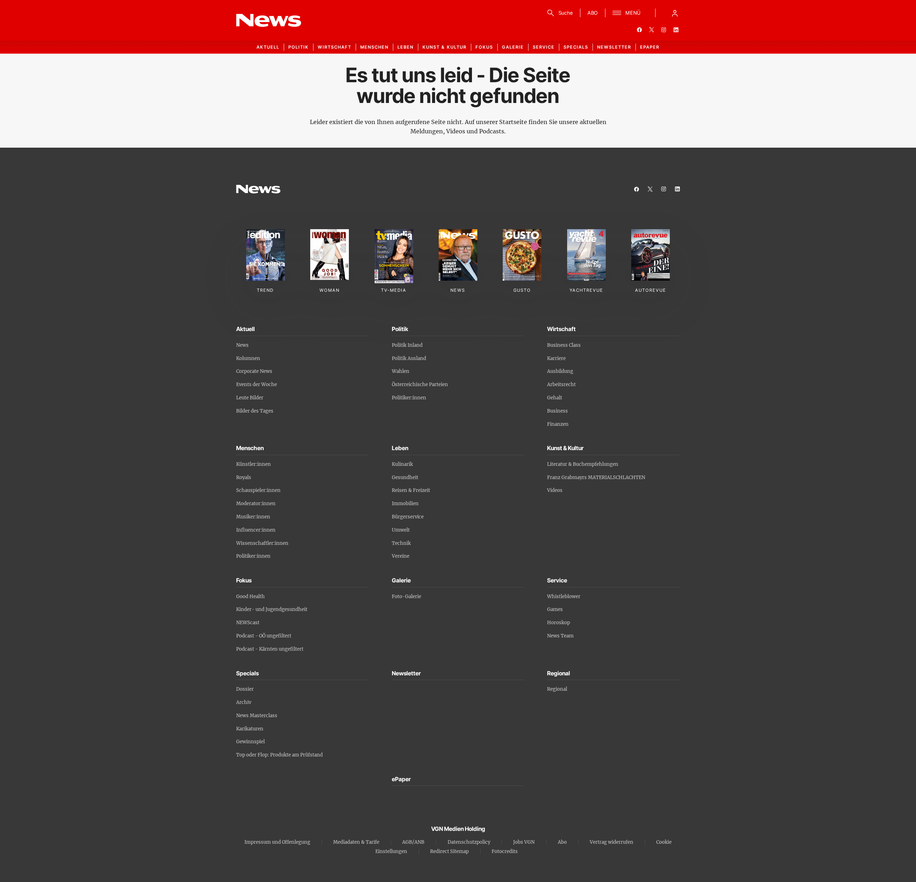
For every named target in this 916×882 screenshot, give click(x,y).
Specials (576, 47)
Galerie (513, 47)
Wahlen (400, 371)
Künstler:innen (253, 464)
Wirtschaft (334, 47)
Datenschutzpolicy (469, 842)
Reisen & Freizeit (411, 490)
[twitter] (651, 29)
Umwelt (401, 530)
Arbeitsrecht (561, 384)
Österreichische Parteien (420, 384)
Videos (554, 490)
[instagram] (663, 29)
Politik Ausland (409, 358)
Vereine (400, 556)
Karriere (556, 358)
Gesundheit (405, 477)
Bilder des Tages (254, 411)
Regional (557, 689)
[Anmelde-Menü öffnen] (675, 13)
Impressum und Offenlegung (277, 842)
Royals (243, 477)
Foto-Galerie (406, 596)
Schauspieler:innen (258, 490)
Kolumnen (248, 358)
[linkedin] (675, 29)
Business (557, 411)
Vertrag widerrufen (611, 842)
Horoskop (558, 623)
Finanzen (558, 424)
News (242, 345)
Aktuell (268, 47)
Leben (406, 47)
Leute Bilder (249, 398)
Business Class (564, 345)
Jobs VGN (524, 842)
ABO (593, 13)
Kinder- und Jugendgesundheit (271, 609)
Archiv (243, 702)
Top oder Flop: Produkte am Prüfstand (279, 755)
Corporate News (254, 371)
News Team (560, 636)
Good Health (250, 596)
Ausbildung (560, 371)
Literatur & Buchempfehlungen (582, 464)
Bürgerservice (408, 517)
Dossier (245, 689)
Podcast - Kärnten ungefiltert (269, 649)
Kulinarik (402, 464)
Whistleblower (563, 596)
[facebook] (639, 29)
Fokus (484, 47)
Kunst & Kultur (445, 47)
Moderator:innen (256, 504)
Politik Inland (407, 345)
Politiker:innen (409, 398)
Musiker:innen (253, 517)
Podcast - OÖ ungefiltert (263, 636)
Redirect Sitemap (449, 851)
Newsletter (614, 47)
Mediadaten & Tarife (356, 842)
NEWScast (247, 623)
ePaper (649, 47)
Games (555, 609)
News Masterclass (256, 716)
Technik (401, 543)
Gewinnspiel (250, 742)
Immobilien (405, 504)
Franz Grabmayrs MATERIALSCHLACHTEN (596, 477)
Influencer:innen (256, 530)
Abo (562, 842)
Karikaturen (249, 729)
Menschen (374, 47)
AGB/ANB (413, 842)
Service (544, 47)
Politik (298, 47)
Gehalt (554, 398)
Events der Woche (256, 384)
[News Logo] (258, 189)
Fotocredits (505, 851)
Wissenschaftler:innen (262, 543)
